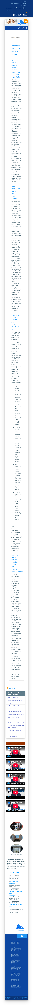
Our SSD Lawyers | (19, 3)
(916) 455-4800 (15, 878)
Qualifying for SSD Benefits (14, 703)
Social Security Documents (14, 720)
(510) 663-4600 (15, 888)
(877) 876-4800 (15, 912)
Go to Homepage (12, 736)
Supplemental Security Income (15, 711)
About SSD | (24, 1)
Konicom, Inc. (16, 999)
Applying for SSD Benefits (14, 705)
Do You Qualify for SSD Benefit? (16, 722)
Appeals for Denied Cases (14, 708)
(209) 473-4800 (15, 901)
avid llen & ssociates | (16, 9)
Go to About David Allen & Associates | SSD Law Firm (14, 732)
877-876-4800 (20, 930)
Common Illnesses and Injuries (15, 700)
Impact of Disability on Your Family (16, 714)
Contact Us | (24, 5)
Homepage (12, 37)
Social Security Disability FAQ (15, 717)
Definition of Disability (13, 697)
